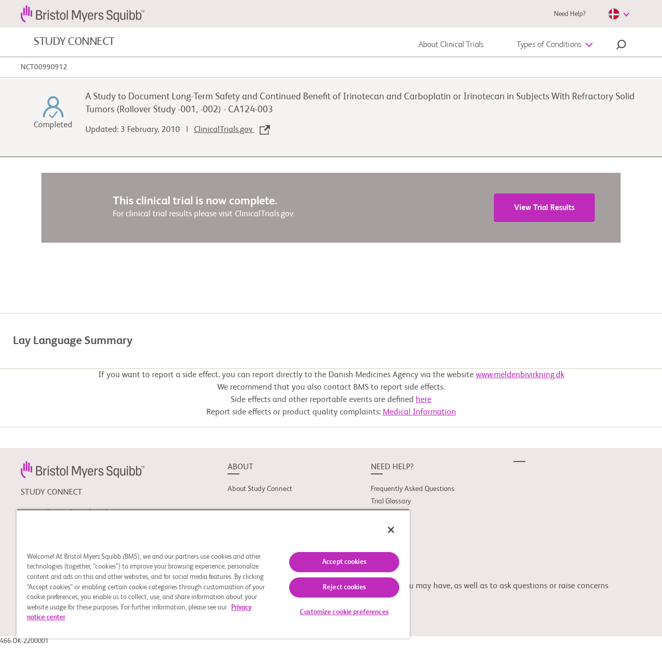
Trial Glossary (391, 501)
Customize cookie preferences (344, 612)
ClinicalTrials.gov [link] (224, 130)
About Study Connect (260, 489)
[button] (621, 46)
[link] (82, 469)
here (423, 400)
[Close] (391, 529)
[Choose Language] (618, 14)
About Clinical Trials (451, 45)
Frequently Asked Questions (413, 489)
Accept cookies (344, 562)
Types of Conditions (549, 45)
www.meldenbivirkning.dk (520, 375)
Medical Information (419, 412)
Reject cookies (344, 587)
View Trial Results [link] (544, 208)
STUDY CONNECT (74, 42)
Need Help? (569, 14)
